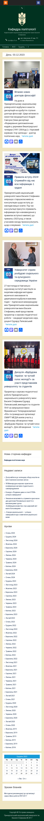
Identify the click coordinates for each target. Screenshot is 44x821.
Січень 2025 (10, 533)
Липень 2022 (11, 644)
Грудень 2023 (11, 581)
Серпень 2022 (11, 640)
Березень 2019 (11, 744)
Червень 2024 (11, 559)
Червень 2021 (11, 681)
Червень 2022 (11, 648)
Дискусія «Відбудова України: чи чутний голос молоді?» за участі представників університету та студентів (20, 379)
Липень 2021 (11, 677)
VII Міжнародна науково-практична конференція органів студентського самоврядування (19, 486)
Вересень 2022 (11, 636)
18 (7, 771)
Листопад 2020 (11, 707)
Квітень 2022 (11, 655)
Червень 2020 (11, 714)
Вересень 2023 (11, 592)
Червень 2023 (11, 603)
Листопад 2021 (11, 662)
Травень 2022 (11, 651)
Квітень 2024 (11, 566)
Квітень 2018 (11, 747)
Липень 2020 (11, 710)
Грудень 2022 (11, 625)
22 (26, 771)
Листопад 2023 (11, 585)
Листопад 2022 (11, 629)
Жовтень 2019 (11, 729)
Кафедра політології (22, 29)
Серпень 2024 (11, 551)
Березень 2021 (11, 692)
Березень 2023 (11, 614)
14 (21, 768)
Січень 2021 (10, 699)
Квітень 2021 (11, 688)
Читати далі (27, 136)
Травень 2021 (11, 685)
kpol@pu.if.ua (12, 40)
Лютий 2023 (10, 618)
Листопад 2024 (11, 540)
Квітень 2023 (11, 611)
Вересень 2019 (11, 733)
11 (7, 768)
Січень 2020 (10, 725)
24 (37, 771)
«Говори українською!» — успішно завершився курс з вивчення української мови (21, 514)
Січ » (24, 779)
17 (37, 768)
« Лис (20, 779)
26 (12, 773)
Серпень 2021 (11, 673)
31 (37, 773)
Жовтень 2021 (11, 666)
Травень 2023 (11, 607)
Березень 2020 (11, 718)
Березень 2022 (11, 659)
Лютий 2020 (10, 722)
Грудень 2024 (11, 537)
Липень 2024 (11, 555)
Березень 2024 (11, 570)
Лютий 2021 (10, 696)
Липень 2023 (11, 600)
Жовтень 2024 (11, 544)
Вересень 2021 (11, 670)
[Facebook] (22, 7)
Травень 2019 (11, 736)
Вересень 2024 (11, 548)
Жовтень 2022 (11, 633)
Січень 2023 (10, 622)
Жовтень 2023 (11, 588)
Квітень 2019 (11, 740)
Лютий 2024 (10, 574)
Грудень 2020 (11, 703)
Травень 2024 (11, 563)
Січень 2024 (10, 577)
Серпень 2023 (11, 596)
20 (16, 771)
